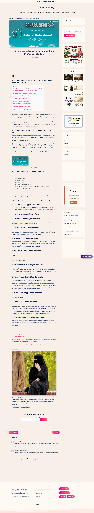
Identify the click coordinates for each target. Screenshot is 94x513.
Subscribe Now (69, 35)
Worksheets (48, 12)
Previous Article (13, 432)
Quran (39, 12)
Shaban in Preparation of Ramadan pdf (71, 226)
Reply (16, 446)
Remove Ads (73, 202)
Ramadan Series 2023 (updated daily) (71, 220)
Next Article (56, 432)
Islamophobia (66, 154)
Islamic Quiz (66, 146)
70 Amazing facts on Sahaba (21, 334)
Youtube (25, 407)
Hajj (28, 12)
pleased (25, 268)
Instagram (18, 407)
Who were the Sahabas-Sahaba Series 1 (23, 332)
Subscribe (44, 419)
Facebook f (33, 344)
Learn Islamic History (64, 492)
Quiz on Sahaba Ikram (19, 336)
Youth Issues (66, 151)
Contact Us (38, 496)
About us (37, 490)
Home (20, 12)
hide (19, 86)
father (19, 285)
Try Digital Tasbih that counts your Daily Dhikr (47, 1)
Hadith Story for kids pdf (68, 228)
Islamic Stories (66, 143)
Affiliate (62, 12)
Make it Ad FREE (39, 504)
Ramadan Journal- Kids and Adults (70, 223)
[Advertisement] (73, 171)
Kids (43, 12)
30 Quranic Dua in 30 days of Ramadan (71, 215)
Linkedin (22, 407)
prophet (22, 116)
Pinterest (28, 407)
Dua (31, 12)
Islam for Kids (70, 496)
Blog (24, 12)
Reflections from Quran (68, 148)
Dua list (65, 140)
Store (57, 12)
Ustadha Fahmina (16, 395)
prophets (53, 209)
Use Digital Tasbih (64, 488)
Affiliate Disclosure (39, 493)
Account (67, 12)
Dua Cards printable (67, 234)
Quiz (54, 12)
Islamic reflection (15, 18)
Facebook (14, 407)
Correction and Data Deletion (41, 501)
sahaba (33, 329)
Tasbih (35, 12)
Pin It (26, 157)
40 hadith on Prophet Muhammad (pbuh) (71, 231)
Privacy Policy (38, 488)
